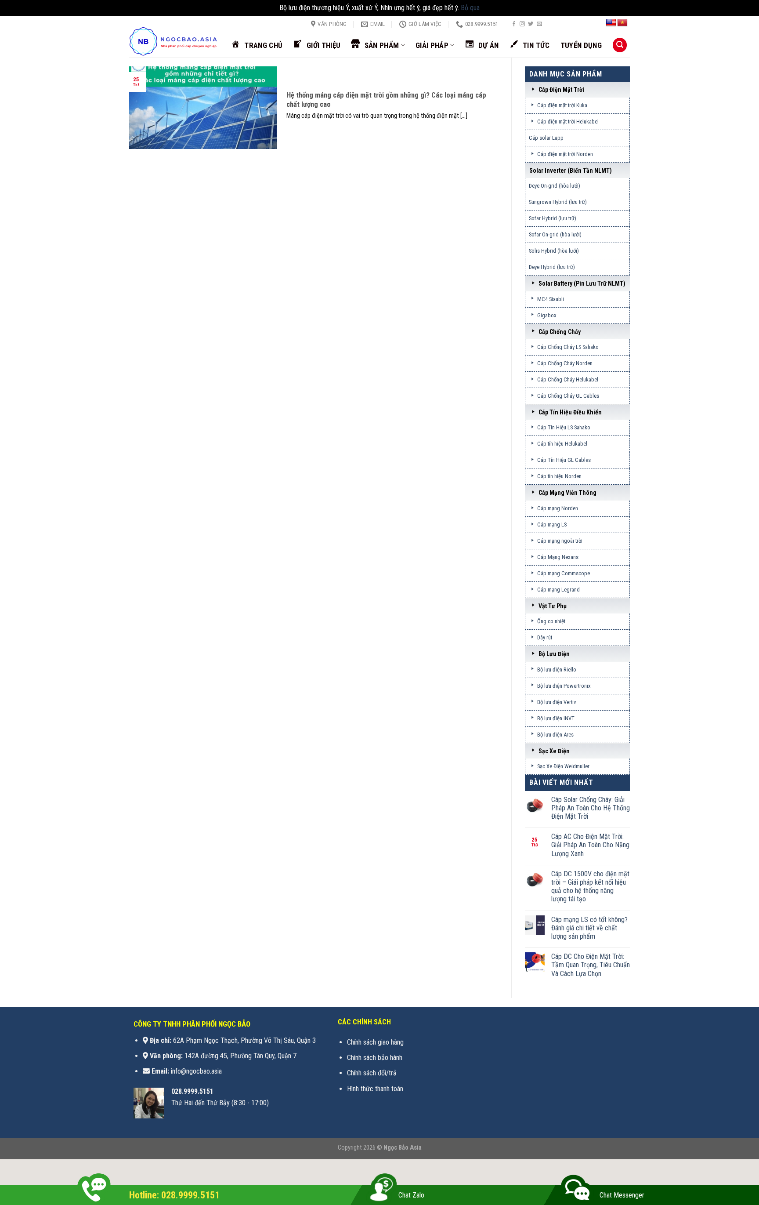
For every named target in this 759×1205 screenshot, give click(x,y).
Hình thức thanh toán (375, 1089)
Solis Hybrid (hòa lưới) (554, 250)
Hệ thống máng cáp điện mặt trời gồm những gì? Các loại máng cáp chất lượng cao (386, 100)
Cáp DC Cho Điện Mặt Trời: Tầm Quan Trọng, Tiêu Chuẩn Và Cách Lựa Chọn (590, 964)
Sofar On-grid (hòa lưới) (555, 234)
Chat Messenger (622, 1195)
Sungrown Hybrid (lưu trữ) (558, 202)
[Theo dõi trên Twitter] (530, 24)
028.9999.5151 (192, 1091)
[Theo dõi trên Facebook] (514, 24)
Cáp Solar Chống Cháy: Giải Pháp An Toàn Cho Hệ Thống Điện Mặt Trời (590, 807)
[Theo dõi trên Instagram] (522, 24)
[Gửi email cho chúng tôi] (539, 24)
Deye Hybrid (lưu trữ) (552, 267)
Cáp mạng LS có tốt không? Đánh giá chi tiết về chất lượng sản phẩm (589, 927)
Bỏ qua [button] (470, 8)
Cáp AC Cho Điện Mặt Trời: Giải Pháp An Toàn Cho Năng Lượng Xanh (590, 844)
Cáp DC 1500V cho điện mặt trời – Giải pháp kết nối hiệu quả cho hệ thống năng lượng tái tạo (590, 887)
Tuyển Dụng (581, 45)
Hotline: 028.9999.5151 (174, 1195)
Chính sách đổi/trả (372, 1073)
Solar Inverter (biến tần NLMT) (570, 170)
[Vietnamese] (622, 22)
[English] (611, 22)
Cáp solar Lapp (546, 137)
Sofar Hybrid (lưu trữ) (552, 218)
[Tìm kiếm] (620, 45)
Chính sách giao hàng (375, 1042)
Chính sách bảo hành (374, 1057)
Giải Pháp (432, 45)
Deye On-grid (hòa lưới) (554, 185)
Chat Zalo (411, 1195)
